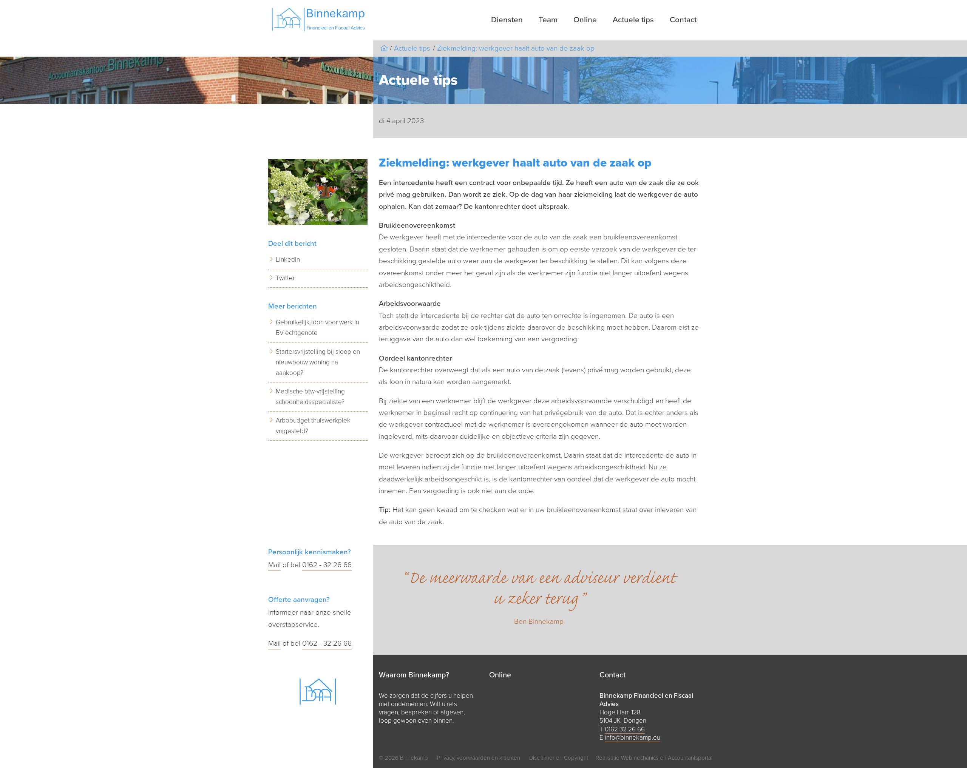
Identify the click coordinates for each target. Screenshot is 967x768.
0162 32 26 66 (625, 729)
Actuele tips (633, 20)
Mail (274, 565)
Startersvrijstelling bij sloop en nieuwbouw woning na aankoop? (318, 362)
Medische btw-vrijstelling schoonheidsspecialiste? (310, 396)
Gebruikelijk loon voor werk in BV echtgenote (317, 327)
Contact (683, 20)
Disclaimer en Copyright (558, 757)
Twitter (285, 278)
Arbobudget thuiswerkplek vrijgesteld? (313, 425)
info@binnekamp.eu (632, 738)
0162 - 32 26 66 (327, 565)
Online (585, 20)
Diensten (507, 20)
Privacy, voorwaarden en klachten (478, 757)
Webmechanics (639, 757)
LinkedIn (288, 260)
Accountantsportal (690, 757)
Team (548, 20)
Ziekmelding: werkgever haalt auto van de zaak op (516, 48)
